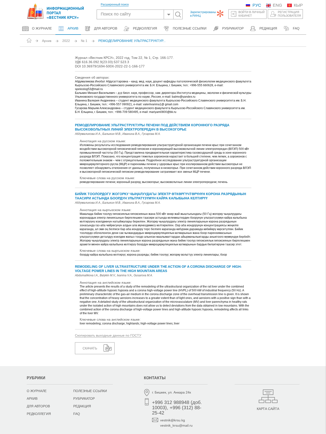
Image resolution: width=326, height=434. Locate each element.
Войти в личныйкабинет (251, 13)
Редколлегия (145, 28)
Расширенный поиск (115, 4)
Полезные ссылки (189, 28)
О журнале (42, 28)
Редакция (268, 28)
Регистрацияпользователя (289, 13)
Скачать (90, 348)
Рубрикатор (233, 28)
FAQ (296, 28)
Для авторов (105, 28)
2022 (66, 41)
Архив (72, 28)
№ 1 (84, 41)
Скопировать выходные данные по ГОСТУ (108, 335)
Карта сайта (268, 409)
